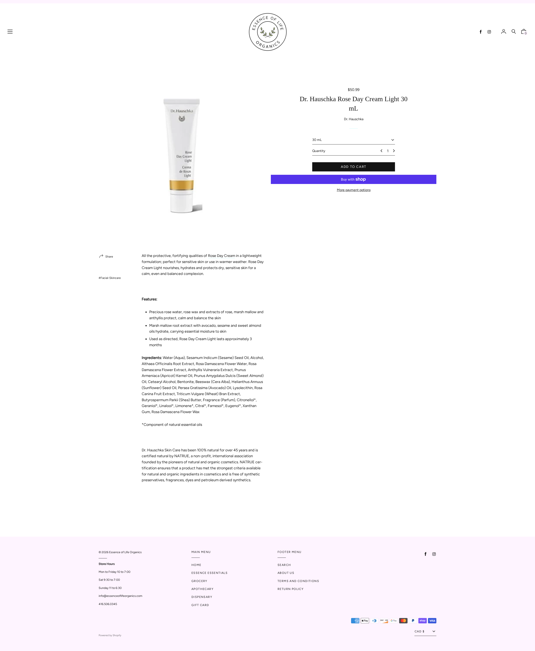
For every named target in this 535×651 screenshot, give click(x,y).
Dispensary (201, 597)
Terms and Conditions (298, 581)
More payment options (354, 190)
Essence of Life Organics (125, 552)
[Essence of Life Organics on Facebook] (480, 31)
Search (284, 565)
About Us (286, 573)
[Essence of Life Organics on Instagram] (489, 31)
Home (196, 565)
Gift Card (200, 605)
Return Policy (290, 589)
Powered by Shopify (110, 635)
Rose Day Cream (221, 255)
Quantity (318, 151)
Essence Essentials (209, 573)
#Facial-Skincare (110, 278)
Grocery (199, 581)
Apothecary (202, 589)
